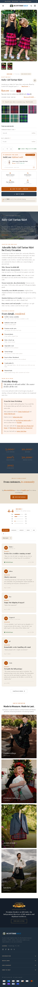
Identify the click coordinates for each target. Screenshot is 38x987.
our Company (6, 965)
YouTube (19, 422)
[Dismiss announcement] (36, 1)
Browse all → (29, 97)
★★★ (28, 530)
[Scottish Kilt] (19, 6)
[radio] (5, 109)
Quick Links (6, 960)
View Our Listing (19, 921)
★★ (34, 530)
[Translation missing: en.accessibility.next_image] (34, 35)
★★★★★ (13, 530)
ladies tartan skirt (17, 417)
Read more (5, 235)
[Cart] (35, 5)
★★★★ (22, 530)
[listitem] (3, 66)
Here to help (6, 970)
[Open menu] (3, 5)
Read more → (26, 86)
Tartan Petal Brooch (9, 414)
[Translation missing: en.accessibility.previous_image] (4, 35)
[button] (13, 74)
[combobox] (19, 102)
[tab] (18, 59)
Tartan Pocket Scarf (23, 411)
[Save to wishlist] (35, 80)
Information (6, 956)
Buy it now (20, 194)
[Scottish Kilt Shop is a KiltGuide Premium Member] (19, 905)
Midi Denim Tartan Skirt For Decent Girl (21, 428)
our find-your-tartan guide (23, 420)
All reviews (5, 530)
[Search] (31, 5)
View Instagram (20, 497)
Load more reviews (18, 691)
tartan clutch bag (21, 431)
